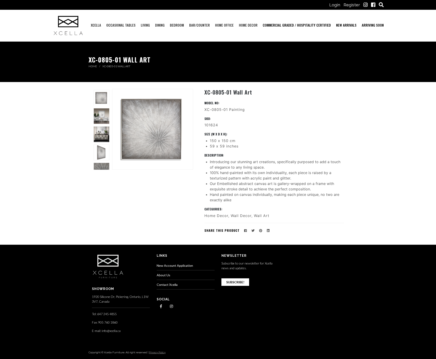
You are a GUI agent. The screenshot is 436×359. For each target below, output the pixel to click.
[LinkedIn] (268, 230)
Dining (160, 24)
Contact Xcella (167, 285)
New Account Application (175, 265)
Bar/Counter (199, 24)
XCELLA (96, 24)
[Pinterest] (261, 230)
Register (352, 4)
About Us (163, 275)
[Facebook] (245, 230)
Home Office (224, 24)
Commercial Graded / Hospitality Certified (297, 24)
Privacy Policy (157, 352)
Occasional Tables (121, 24)
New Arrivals (346, 24)
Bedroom (177, 24)
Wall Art (261, 215)
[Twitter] (253, 230)
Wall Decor (241, 215)
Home (93, 66)
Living (145, 24)
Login (334, 4)
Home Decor (248, 24)
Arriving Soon (373, 24)
